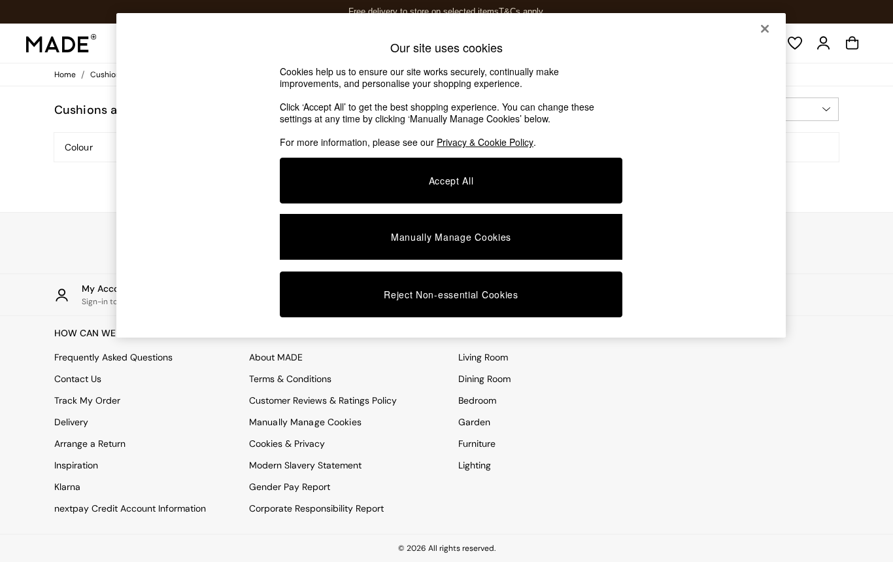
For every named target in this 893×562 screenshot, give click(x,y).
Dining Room (484, 379)
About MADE (276, 357)
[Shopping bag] (852, 43)
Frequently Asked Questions (113, 357)
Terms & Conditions (290, 379)
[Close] (764, 28)
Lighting (474, 465)
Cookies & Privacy (287, 443)
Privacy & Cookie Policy (485, 142)
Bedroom (477, 400)
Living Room (483, 357)
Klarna (67, 487)
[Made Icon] (61, 43)
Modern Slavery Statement (305, 465)
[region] (451, 175)
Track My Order (87, 400)
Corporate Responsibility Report (316, 508)
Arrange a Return (90, 443)
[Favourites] (795, 43)
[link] (823, 43)
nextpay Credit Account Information (130, 508)
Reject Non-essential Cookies (451, 294)
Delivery (71, 422)
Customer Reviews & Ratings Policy (323, 400)
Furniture (477, 443)
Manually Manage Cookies (305, 422)
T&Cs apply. (522, 11)
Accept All (451, 180)
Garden (474, 422)
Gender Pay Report (289, 487)
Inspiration (76, 465)
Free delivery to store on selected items (423, 11)
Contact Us (77, 379)
